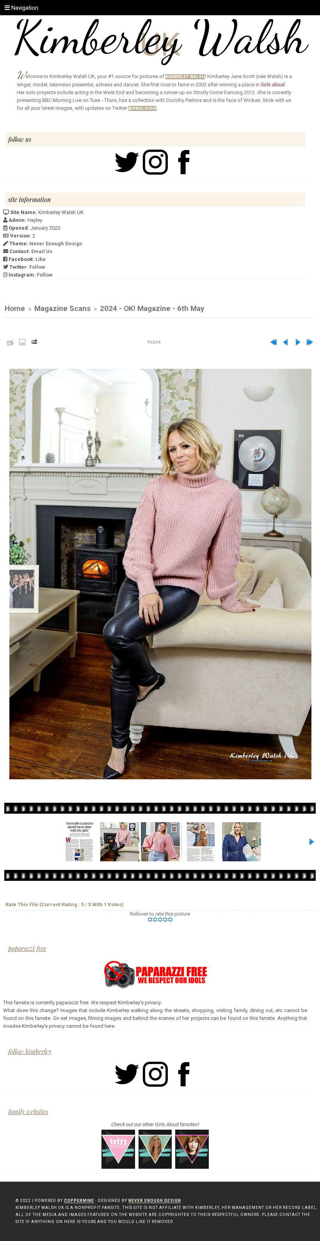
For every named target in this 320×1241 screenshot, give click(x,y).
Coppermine (79, 1200)
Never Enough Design (55, 243)
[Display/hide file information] (22, 342)
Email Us (41, 251)
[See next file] (298, 342)
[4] (165, 919)
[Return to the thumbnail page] (10, 342)
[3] (160, 919)
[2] (155, 919)
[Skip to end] (310, 342)
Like (41, 259)
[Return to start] (273, 342)
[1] (150, 919)
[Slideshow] (34, 342)
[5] (170, 919)
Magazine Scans (62, 308)
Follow (37, 267)
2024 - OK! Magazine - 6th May (152, 308)
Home (15, 308)
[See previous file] (286, 342)
